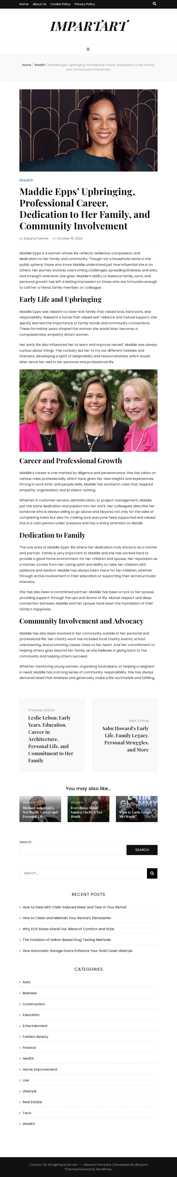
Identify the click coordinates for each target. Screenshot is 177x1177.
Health (28, 1058)
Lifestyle (29, 1091)
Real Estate (32, 1102)
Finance (29, 1047)
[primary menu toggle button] (89, 49)
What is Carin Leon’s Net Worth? (135, 814)
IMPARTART (88, 25)
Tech (27, 1113)
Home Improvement (40, 1069)
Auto (27, 982)
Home (23, 4)
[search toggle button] (154, 4)
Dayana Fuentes (36, 238)
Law (26, 1080)
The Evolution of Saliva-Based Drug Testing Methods (67, 939)
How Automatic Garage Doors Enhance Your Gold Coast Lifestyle (77, 950)
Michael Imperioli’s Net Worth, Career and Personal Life (40, 812)
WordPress (104, 1169)
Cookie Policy (60, 4)
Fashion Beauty (35, 1036)
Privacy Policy (85, 4)
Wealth (26, 180)
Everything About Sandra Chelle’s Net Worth (86, 812)
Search (25, 842)
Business (30, 993)
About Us (39, 4)
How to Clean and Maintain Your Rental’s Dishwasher (67, 917)
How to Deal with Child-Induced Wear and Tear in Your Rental (74, 907)
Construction (34, 1004)
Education (31, 1014)
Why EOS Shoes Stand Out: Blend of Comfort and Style (68, 928)
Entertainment (35, 1025)
